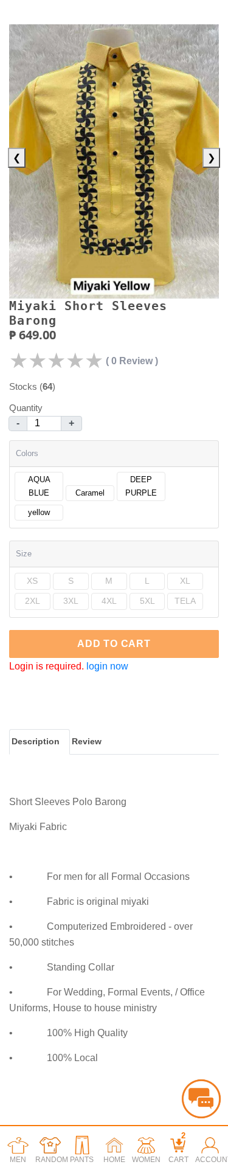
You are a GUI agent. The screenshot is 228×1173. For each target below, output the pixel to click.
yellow (39, 512)
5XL (147, 601)
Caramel (90, 492)
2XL (32, 601)
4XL (109, 601)
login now (107, 666)
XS (32, 581)
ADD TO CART (114, 643)
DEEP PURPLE (141, 486)
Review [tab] (87, 741)
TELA (185, 601)
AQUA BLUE (39, 486)
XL (185, 581)
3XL (70, 601)
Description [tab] (36, 741)
